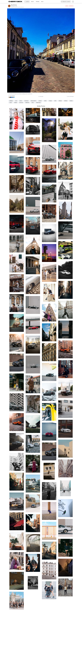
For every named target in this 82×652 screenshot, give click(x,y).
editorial (65, 100)
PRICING (37, 1)
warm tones (38, 102)
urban (45, 100)
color (33, 102)
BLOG (42, 1)
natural (15, 102)
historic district (33, 100)
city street (26, 100)
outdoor (40, 100)
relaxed (60, 100)
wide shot (27, 102)
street (21, 100)
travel (11, 102)
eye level (21, 102)
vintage (50, 100)
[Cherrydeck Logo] (15, 1)
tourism (71, 100)
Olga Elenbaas (14, 4)
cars (16, 100)
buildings (11, 100)
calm (55, 100)
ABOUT (32, 1)
